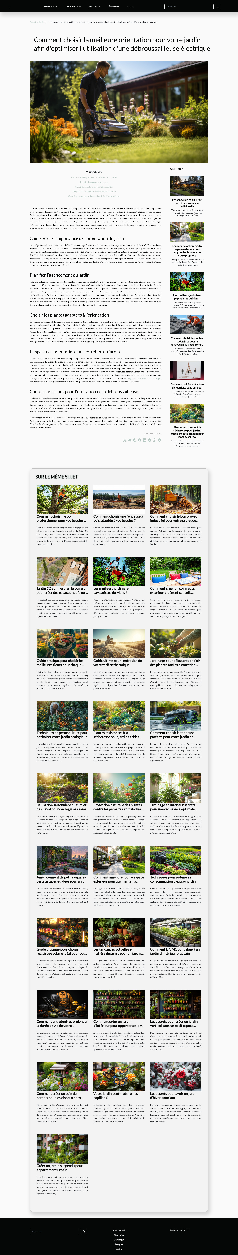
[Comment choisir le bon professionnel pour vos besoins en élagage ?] (62, 499)
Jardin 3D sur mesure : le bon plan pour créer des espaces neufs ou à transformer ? (62, 592)
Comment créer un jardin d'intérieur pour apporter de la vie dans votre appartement (119, 1025)
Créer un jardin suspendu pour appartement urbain (60, 1168)
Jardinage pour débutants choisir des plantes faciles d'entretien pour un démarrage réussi (175, 664)
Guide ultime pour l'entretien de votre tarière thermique (117, 662)
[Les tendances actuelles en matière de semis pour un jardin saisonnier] (119, 932)
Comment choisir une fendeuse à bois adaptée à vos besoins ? (118, 518)
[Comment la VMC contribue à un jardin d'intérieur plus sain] (175, 932)
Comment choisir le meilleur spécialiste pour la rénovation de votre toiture (187, 341)
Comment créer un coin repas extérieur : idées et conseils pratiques (172, 592)
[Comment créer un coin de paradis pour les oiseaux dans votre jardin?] (62, 1077)
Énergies (114, 7)
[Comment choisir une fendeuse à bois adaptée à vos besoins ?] (119, 499)
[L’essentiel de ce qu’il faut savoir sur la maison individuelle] (187, 186)
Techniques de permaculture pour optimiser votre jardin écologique (62, 735)
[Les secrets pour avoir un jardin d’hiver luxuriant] (175, 1077)
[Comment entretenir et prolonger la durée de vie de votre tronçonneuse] (62, 1005)
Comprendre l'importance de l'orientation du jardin (94, 178)
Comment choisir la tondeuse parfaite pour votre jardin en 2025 (172, 737)
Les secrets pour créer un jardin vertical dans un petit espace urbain (174, 1025)
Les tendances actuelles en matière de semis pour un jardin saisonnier (117, 953)
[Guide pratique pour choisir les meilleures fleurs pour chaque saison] (62, 644)
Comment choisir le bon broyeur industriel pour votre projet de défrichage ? (174, 520)
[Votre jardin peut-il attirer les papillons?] (119, 1077)
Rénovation (74, 7)
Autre (130, 7)
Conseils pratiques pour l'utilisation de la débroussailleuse (94, 196)
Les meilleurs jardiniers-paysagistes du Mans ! (187, 297)
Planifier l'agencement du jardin (94, 182)
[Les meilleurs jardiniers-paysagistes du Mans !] (187, 281)
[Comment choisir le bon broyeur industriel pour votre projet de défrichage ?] (175, 499)
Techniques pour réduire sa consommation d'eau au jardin (173, 879)
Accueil (33, 22)
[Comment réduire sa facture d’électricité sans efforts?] (187, 370)
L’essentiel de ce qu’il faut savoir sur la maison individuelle (187, 203)
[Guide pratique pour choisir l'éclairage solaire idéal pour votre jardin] (62, 932)
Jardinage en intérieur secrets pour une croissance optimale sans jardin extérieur (172, 809)
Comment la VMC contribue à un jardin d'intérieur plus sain (175, 951)
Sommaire (95, 172)
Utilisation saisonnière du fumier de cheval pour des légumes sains (61, 807)
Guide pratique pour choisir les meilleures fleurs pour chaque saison (60, 664)
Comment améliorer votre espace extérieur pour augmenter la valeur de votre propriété (187, 250)
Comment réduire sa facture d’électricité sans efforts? (187, 386)
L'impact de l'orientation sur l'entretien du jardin (94, 192)
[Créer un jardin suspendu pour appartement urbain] (62, 1149)
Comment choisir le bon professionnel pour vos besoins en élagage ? (62, 520)
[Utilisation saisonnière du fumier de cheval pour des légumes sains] (62, 788)
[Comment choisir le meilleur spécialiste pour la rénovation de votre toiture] (187, 324)
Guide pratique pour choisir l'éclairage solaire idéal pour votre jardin (62, 953)
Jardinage (95, 7)
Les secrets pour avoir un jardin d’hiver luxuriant (174, 1095)
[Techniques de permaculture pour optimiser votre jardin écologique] (62, 716)
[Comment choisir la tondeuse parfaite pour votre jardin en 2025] (175, 716)
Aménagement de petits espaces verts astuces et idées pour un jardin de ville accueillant (61, 881)
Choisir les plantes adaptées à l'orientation (94, 187)
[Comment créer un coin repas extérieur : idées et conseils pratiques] (175, 572)
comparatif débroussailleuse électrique (144, 378)
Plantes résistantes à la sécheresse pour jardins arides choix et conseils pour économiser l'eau (187, 432)
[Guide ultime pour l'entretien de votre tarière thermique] (119, 644)
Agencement (51, 7)
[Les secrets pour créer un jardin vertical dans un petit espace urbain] (175, 1005)
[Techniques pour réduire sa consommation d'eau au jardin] (175, 860)
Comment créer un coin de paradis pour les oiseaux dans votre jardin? (59, 1097)
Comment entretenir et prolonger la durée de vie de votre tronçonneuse (62, 1025)
